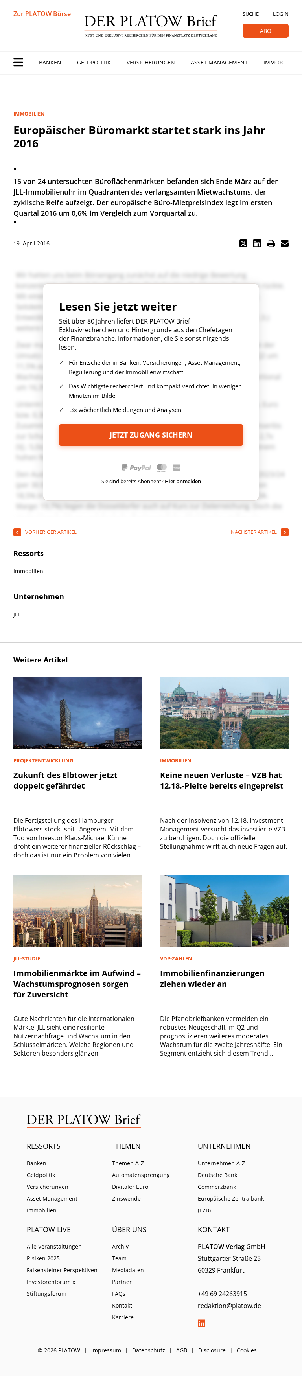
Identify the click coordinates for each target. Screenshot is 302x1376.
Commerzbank (217, 1186)
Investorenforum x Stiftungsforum (51, 1287)
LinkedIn (202, 1323)
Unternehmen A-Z (221, 1163)
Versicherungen (151, 62)
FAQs (118, 1293)
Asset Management (219, 62)
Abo (265, 31)
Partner (122, 1282)
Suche (251, 13)
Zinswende (126, 1198)
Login (281, 13)
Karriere (123, 1317)
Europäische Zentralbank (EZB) (231, 1204)
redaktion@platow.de (229, 1305)
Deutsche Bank (217, 1175)
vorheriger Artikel (51, 531)
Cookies (247, 1350)
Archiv (120, 1246)
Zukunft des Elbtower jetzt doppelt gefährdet (65, 780)
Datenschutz (148, 1350)
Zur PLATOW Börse (42, 13)
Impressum (106, 1350)
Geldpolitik (94, 62)
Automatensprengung (141, 1175)
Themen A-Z (128, 1163)
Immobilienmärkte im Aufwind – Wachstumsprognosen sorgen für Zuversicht (77, 984)
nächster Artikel (254, 531)
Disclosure (212, 1350)
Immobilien (279, 62)
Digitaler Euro (130, 1186)
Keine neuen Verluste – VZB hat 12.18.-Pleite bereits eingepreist (222, 780)
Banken (50, 62)
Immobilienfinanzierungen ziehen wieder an (212, 978)
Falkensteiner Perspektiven (62, 1270)
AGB (181, 1350)
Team (119, 1258)
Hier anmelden (183, 481)
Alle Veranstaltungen (54, 1246)
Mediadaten (128, 1270)
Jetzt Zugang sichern (151, 435)
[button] (243, 243)
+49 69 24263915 (222, 1294)
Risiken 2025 (43, 1258)
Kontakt (122, 1305)
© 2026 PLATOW (59, 1350)
